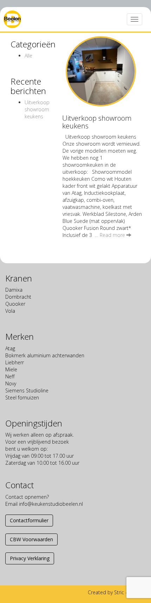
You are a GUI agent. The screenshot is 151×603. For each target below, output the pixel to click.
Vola (10, 310)
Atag (10, 348)
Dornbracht (18, 296)
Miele (11, 369)
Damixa (13, 289)
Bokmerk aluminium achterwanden (44, 355)
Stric (119, 592)
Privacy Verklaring (30, 558)
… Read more (110, 235)
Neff (9, 376)
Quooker (15, 303)
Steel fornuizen (22, 397)
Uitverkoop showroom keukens (37, 109)
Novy (10, 383)
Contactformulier (29, 520)
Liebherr (14, 362)
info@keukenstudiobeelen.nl (51, 504)
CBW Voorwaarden (31, 539)
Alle (28, 55)
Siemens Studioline (26, 390)
